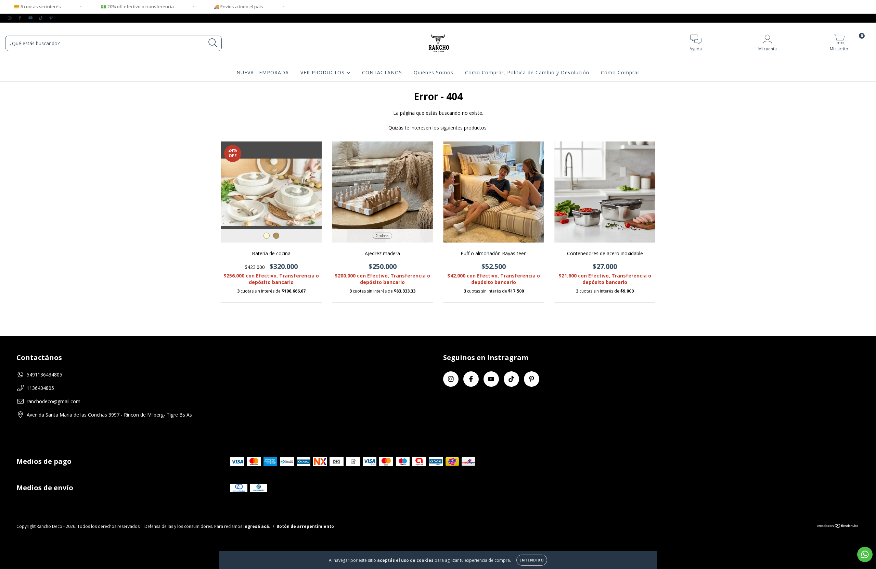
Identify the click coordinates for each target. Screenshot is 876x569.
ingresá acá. (256, 526)
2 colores (382, 235)
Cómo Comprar (620, 72)
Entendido (531, 560)
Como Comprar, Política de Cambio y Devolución (527, 72)
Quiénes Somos (433, 72)
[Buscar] (213, 43)
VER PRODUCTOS (323, 72)
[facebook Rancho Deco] (20, 17)
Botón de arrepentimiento (305, 526)
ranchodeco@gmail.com (53, 401)
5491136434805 (44, 374)
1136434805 (40, 388)
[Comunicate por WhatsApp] (865, 554)
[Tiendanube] (838, 527)
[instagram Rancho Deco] (10, 17)
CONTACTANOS (382, 72)
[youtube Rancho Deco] (31, 17)
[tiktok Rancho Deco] (41, 17)
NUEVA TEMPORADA (262, 72)
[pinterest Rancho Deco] (51, 17)
